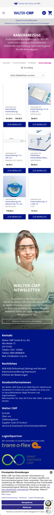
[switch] (48, 511)
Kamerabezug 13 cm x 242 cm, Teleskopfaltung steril (39, 110)
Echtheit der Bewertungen (15, 374)
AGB (4, 368)
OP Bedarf (32, 63)
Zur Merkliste (14, 124)
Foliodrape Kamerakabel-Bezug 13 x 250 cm (39, 156)
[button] (3, 13)
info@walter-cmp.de (17, 356)
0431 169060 (16, 349)
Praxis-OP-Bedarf (19, 63)
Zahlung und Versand (35, 368)
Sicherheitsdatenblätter (35, 425)
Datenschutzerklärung (13, 371)
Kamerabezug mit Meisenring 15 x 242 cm (14, 202)
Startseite (6, 63)
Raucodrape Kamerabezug (11, 110)
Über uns (6, 416)
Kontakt (6, 413)
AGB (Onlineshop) (15, 368)
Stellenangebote (10, 419)
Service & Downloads (12, 425)
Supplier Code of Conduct (14, 422)
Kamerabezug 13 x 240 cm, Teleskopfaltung (13, 156)
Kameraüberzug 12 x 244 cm (38, 202)
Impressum (30, 371)
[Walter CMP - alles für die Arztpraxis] (24, 13)
